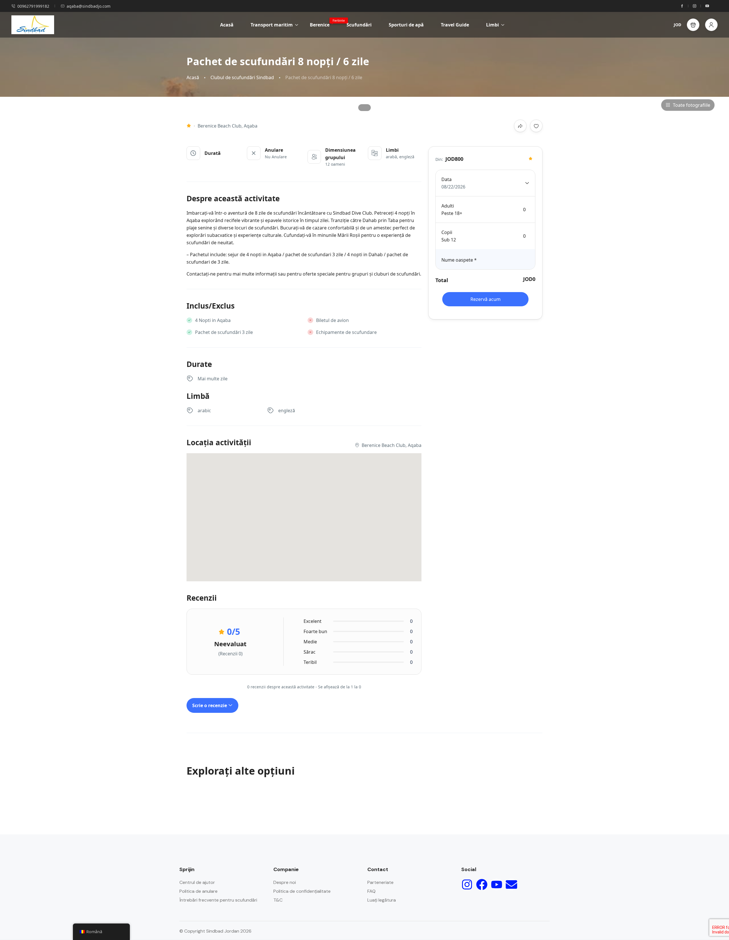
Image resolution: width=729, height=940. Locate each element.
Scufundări (359, 25)
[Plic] (511, 884)
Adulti (447, 206)
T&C (277, 900)
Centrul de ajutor (197, 882)
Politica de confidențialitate (302, 891)
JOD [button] (677, 24)
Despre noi (284, 882)
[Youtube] (496, 884)
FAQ (371, 891)
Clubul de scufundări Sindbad (242, 78)
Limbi (492, 25)
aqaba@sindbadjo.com (88, 6)
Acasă (227, 25)
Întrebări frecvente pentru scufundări (218, 900)
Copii (446, 232)
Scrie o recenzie (210, 705)
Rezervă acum (485, 299)
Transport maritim (272, 25)
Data (446, 179)
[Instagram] (467, 884)
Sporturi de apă (406, 25)
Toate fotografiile (691, 105)
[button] (693, 25)
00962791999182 (33, 6)
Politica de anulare (198, 891)
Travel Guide (455, 25)
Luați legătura (381, 900)
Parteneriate (380, 882)
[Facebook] (482, 884)
